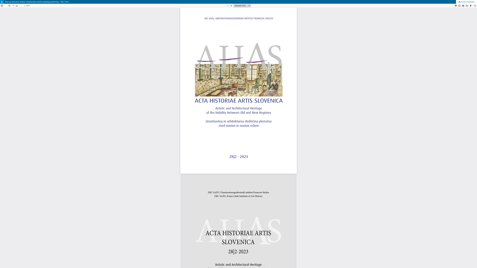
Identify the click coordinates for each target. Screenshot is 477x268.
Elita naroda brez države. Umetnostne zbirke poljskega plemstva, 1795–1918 (36, 2)
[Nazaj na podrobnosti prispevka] (2, 2)
